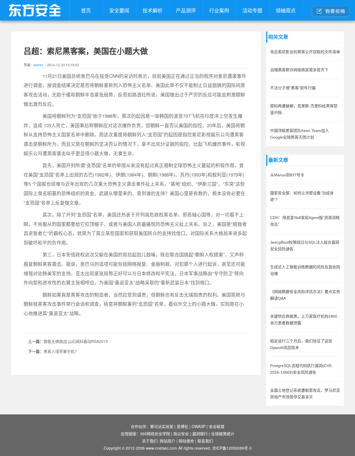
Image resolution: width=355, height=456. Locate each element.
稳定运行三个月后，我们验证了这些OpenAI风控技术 (301, 344)
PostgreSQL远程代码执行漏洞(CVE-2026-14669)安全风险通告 (301, 369)
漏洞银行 (200, 433)
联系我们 (205, 441)
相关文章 (278, 37)
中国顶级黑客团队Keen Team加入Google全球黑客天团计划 (299, 133)
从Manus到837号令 (287, 175)
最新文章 (278, 160)
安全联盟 (216, 426)
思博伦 (182, 426)
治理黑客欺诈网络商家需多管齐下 (299, 70)
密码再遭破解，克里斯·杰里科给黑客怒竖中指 (304, 109)
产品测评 (186, 10)
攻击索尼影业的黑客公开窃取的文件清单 (305, 52)
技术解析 (153, 10)
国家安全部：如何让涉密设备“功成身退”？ (302, 196)
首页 (86, 10)
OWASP (199, 426)
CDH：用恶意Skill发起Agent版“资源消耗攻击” (305, 220)
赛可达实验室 (161, 426)
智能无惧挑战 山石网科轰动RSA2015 (76, 341)
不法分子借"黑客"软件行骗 (293, 88)
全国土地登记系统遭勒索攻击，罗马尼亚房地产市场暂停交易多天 (305, 393)
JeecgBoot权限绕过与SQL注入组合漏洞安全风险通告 (304, 245)
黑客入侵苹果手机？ (61, 351)
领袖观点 (286, 10)
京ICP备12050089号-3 (232, 448)
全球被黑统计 (222, 433)
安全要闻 (119, 10)
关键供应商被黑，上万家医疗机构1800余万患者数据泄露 (303, 319)
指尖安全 (181, 433)
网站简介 (167, 441)
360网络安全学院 (155, 433)
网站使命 (186, 441)
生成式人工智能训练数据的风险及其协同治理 (305, 270)
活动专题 (252, 10)
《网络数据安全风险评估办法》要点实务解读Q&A (305, 294)
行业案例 (219, 10)
